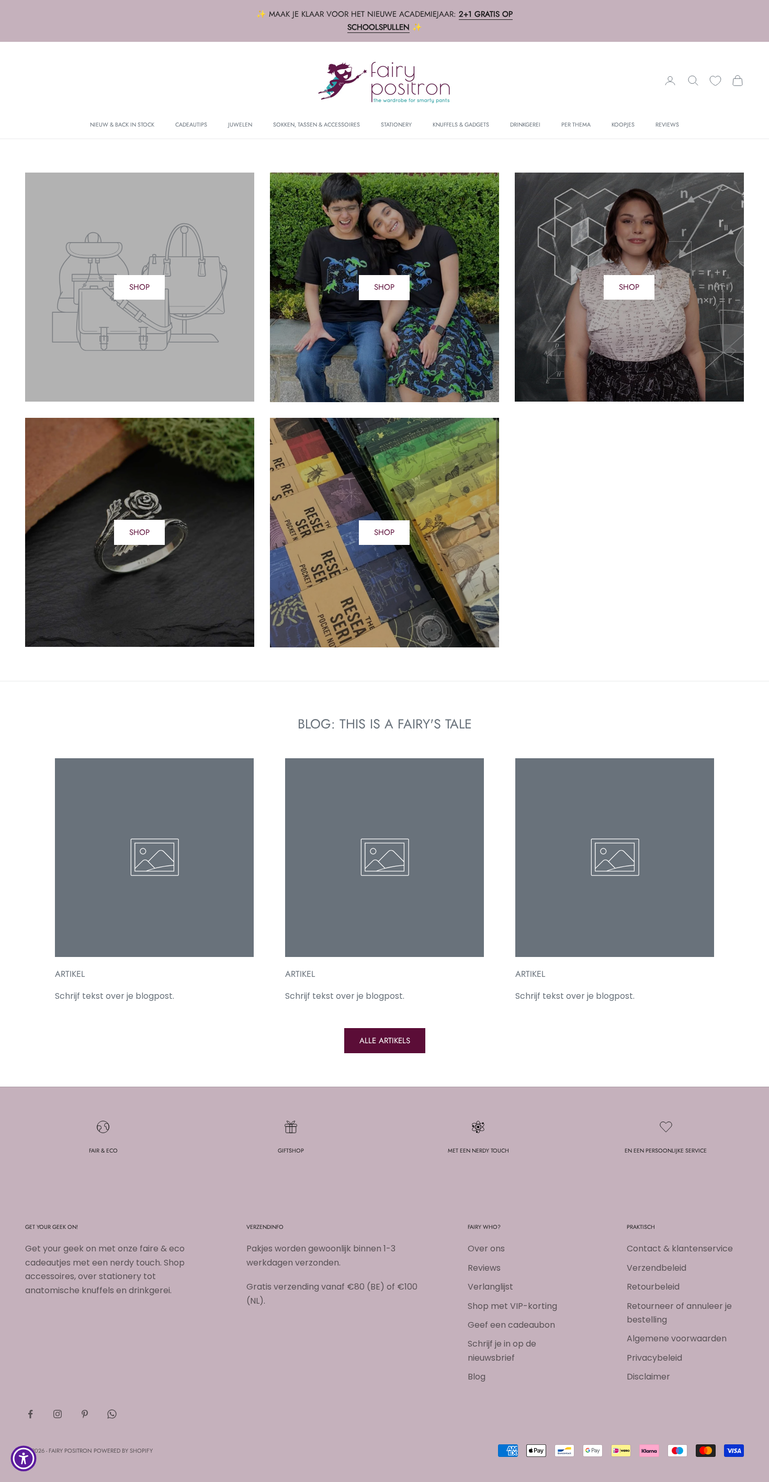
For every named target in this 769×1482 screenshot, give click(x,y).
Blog (476, 1377)
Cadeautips (191, 124)
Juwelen (240, 124)
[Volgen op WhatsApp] (112, 1414)
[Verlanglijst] (715, 80)
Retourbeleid (653, 1287)
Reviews (667, 124)
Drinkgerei (525, 124)
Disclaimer (648, 1377)
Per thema (576, 124)
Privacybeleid (654, 1358)
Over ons (486, 1248)
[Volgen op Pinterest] (85, 1414)
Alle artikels (384, 1040)
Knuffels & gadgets (461, 124)
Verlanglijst (490, 1287)
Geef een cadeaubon (511, 1325)
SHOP (139, 287)
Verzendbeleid (656, 1268)
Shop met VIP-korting (512, 1306)
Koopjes (623, 124)
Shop (384, 287)
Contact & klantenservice (680, 1248)
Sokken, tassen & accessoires (316, 124)
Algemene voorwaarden (677, 1338)
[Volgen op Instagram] (57, 1414)
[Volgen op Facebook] (30, 1414)
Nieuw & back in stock (122, 124)
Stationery (396, 124)
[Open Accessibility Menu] (23, 1458)
